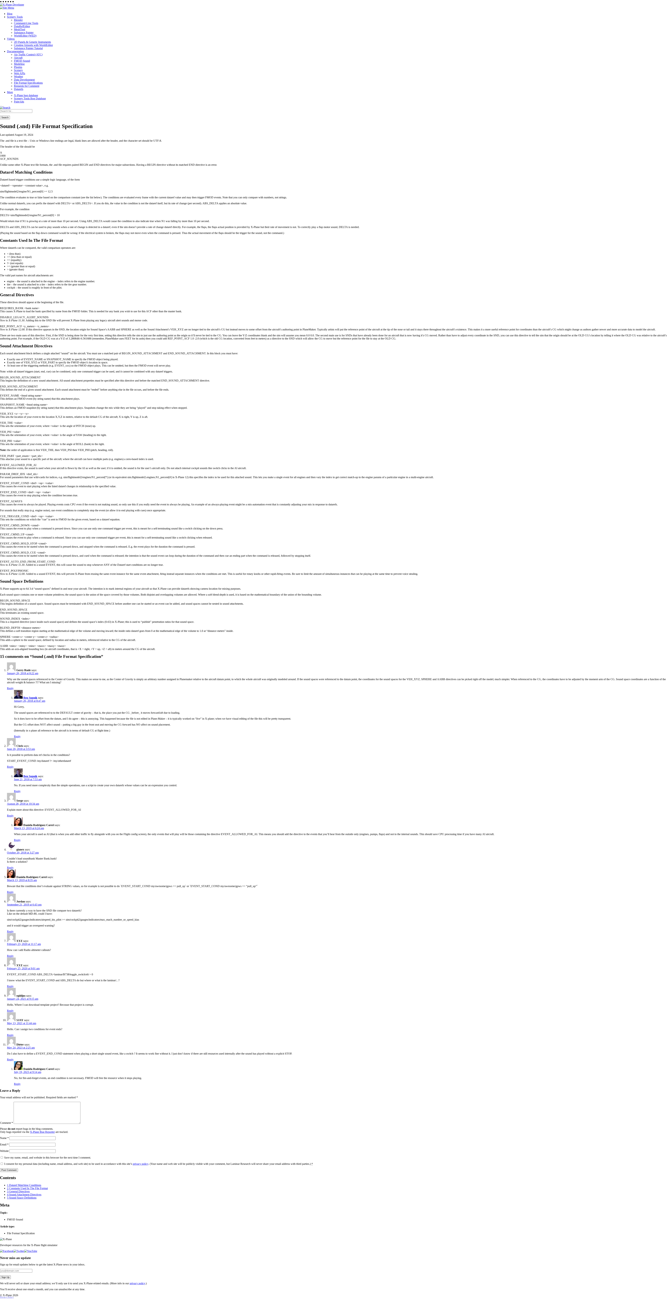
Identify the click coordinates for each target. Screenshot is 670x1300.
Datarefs (18, 89)
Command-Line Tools (26, 23)
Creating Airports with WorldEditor (33, 45)
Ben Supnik (30, 697)
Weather (18, 76)
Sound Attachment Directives (24, 1194)
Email (4, 1144)
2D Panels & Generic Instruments (32, 41)
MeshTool (19, 29)
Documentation (15, 51)
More (10, 92)
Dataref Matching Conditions (24, 1185)
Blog (9, 13)
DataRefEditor (22, 26)
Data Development (24, 79)
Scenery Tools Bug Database (30, 98)
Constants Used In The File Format (27, 1188)
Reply (10, 688)
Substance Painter (24, 32)
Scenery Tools (15, 16)
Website (4, 1150)
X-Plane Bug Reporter (42, 1131)
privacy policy (140, 1163)
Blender (18, 19)
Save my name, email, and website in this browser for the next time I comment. (47, 1157)
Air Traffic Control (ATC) (28, 54)
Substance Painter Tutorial (28, 48)
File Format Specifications (28, 82)
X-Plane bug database (26, 95)
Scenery (18, 70)
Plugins (18, 67)
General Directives (18, 1191)
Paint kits (19, 101)
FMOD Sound (22, 60)
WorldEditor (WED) (25, 35)
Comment (6, 1122)
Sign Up (5, 1277)
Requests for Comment (26, 85)
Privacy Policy (7, 1297)
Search (5, 117)
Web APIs (19, 73)
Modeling (19, 63)
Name (4, 1138)
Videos (11, 38)
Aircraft (18, 57)
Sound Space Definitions (21, 1197)
